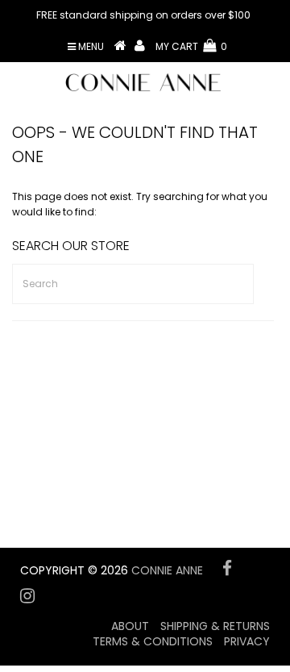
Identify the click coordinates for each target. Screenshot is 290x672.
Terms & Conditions (153, 641)
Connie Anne (167, 570)
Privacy (247, 641)
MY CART (191, 46)
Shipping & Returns (215, 626)
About (130, 626)
